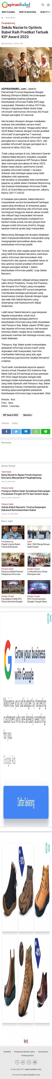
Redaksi (7, 1052)
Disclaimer (43, 1052)
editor (15, 423)
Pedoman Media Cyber (24, 1052)
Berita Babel (8, 12)
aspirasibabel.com (31, 1075)
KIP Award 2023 (10, 415)
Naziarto (27, 415)
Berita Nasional (28, 12)
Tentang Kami (27, 1055)
